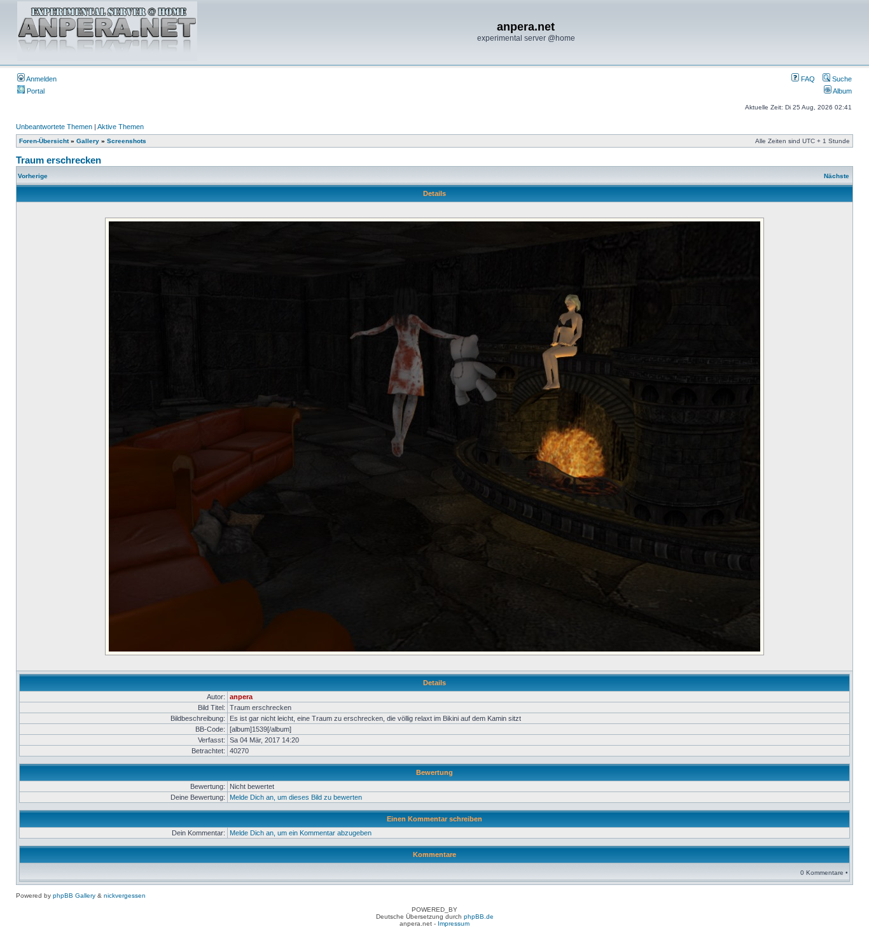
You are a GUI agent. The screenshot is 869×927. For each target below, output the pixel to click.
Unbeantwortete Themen (54, 126)
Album (841, 91)
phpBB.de (479, 916)
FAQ (807, 79)
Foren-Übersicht (44, 140)
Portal (35, 91)
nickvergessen (125, 895)
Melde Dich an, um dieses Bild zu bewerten (296, 797)
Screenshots (126, 140)
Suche (841, 79)
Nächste (836, 175)
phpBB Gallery (74, 895)
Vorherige (33, 175)
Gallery (87, 140)
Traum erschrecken (58, 160)
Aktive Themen (120, 126)
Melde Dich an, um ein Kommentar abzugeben (301, 833)
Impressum (453, 923)
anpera (241, 696)
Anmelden (41, 79)
